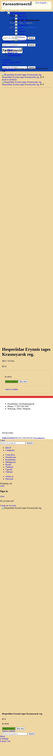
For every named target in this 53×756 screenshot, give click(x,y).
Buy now (23, 382)
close (2, 486)
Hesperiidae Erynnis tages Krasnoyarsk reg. (21, 77)
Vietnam (21, 37)
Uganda (20, 34)
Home (5, 68)
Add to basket (11, 382)
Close (2, 440)
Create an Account (8, 505)
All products (22, 40)
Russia (11, 68)
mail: (23, 27)
